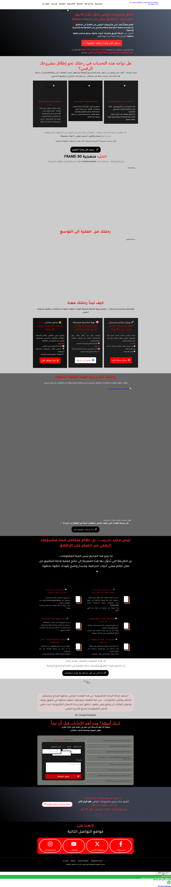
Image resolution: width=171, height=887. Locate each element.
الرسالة (78, 760)
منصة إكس (97, 850)
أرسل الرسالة (63, 777)
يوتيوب (74, 850)
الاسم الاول (77, 747)
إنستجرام (50, 850)
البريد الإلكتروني (56, 747)
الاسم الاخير (69, 748)
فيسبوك (121, 850)
